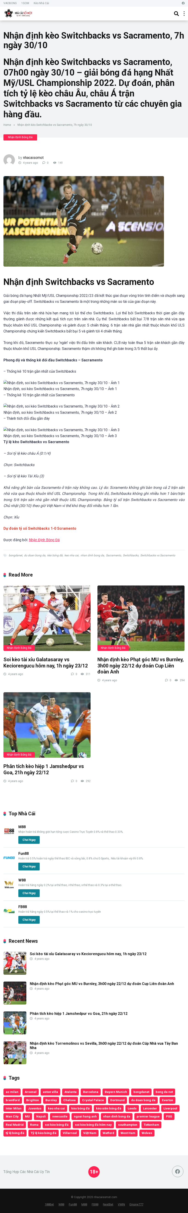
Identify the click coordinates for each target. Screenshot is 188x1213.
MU (27, 1116)
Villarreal (70, 1133)
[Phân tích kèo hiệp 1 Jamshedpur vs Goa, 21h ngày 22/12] (47, 725)
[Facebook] (183, 3)
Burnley (51, 1100)
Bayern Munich (116, 1092)
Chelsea (69, 1100)
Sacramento (113, 555)
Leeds (132, 1108)
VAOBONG (10, 3)
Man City (12, 1116)
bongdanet (15, 555)
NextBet (108, 1204)
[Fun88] (9, 862)
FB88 (22, 907)
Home (7, 125)
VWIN (121, 1204)
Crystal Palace (93, 1100)
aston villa (50, 1092)
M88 (22, 827)
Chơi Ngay (29, 840)
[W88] (9, 889)
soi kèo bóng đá (57, 1124)
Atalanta (70, 1092)
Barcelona (90, 1092)
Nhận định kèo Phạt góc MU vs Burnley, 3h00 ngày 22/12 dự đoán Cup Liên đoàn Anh (140, 666)
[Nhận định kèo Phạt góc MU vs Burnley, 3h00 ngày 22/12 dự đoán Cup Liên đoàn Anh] (141, 618)
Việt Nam (89, 1133)
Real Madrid (15, 1124)
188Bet (49, 1204)
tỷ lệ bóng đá (15, 1133)
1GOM (25, 3)
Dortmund (117, 1100)
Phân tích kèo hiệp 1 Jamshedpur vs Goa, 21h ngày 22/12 (43, 769)
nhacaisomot (33, 157)
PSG (169, 1116)
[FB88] (9, 915)
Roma (34, 1124)
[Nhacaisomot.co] (18, 13)
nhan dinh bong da (92, 555)
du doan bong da (34, 555)
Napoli (41, 1116)
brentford (13, 1100)
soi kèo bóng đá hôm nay (93, 1124)
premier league (148, 1116)
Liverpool (170, 1108)
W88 (22, 880)
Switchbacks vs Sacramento (157, 555)
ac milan (12, 1092)
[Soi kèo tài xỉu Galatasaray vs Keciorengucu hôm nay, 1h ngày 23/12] (47, 618)
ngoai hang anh (85, 1116)
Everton (167, 1100)
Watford (108, 1133)
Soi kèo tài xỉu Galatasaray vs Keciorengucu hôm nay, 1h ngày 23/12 (45, 663)
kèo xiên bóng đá (108, 1108)
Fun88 (23, 853)
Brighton (32, 1100)
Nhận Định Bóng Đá (20, 137)
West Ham (128, 1133)
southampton (127, 1124)
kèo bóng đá (55, 555)
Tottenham (151, 1124)
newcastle (59, 1116)
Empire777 (136, 1204)
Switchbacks (130, 555)
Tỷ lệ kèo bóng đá (43, 1133)
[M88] (9, 835)
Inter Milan (14, 1108)
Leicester (150, 1108)
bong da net (164, 1092)
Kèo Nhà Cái (41, 3)
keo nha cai (71, 555)
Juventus (34, 1108)
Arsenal (30, 1092)
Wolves (147, 1133)
